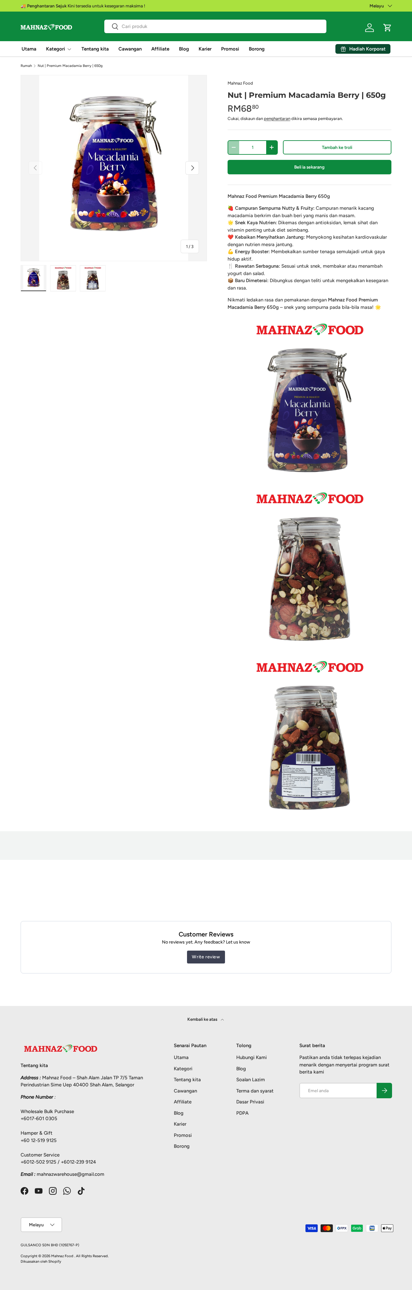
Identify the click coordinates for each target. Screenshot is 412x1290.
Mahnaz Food (240, 83)
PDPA (242, 1113)
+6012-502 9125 (38, 1162)
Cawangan (130, 49)
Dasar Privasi (250, 1102)
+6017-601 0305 (39, 1118)
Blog (184, 49)
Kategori (55, 49)
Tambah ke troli (337, 147)
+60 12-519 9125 (39, 1140)
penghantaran (277, 118)
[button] (387, 28)
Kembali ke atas (202, 1019)
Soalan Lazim (250, 1080)
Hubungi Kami (251, 1057)
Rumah (26, 66)
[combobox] (215, 26)
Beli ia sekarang (309, 167)
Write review (206, 957)
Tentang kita (95, 49)
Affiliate (160, 49)
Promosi (230, 49)
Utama (29, 49)
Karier (205, 49)
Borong (257, 49)
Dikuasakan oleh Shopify (41, 1261)
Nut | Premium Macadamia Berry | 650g (70, 66)
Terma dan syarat (255, 1091)
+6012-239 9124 (78, 1162)
